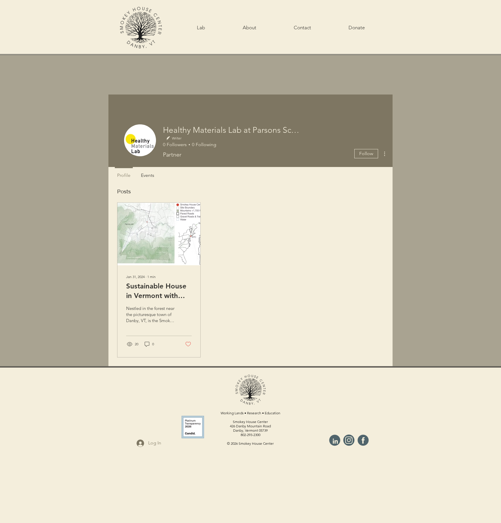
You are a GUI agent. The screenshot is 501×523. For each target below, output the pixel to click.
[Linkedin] (334, 440)
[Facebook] (363, 440)
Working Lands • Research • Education (250, 413)
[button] (201, 27)
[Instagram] (349, 440)
